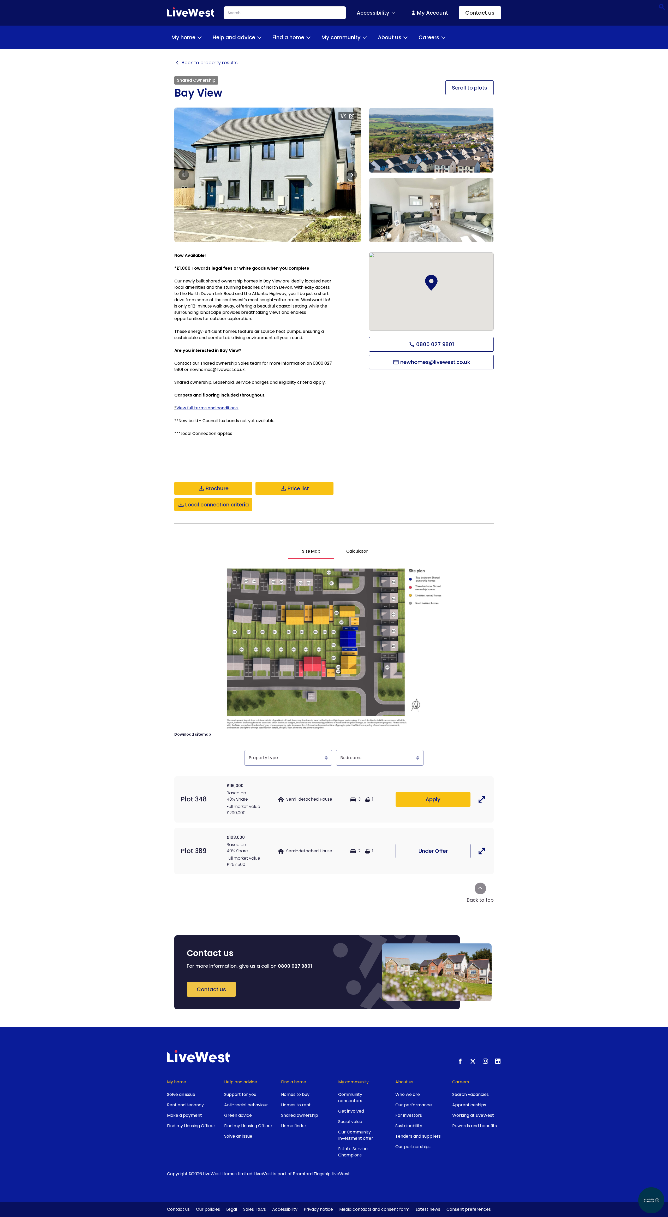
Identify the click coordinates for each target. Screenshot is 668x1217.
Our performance (413, 1105)
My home (183, 37)
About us (389, 37)
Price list (298, 488)
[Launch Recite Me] (651, 1200)
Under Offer (433, 851)
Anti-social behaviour (246, 1105)
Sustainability (408, 1126)
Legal (231, 1209)
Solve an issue (181, 1094)
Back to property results (210, 63)
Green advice (238, 1115)
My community (341, 37)
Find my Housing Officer (191, 1126)
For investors (408, 1115)
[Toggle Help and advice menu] (259, 37)
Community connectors (350, 1097)
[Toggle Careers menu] (443, 37)
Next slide (352, 175)
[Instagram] (485, 1061)
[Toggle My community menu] (365, 37)
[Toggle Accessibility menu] (393, 13)
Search (661, 6)
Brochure (217, 488)
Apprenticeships (469, 1105)
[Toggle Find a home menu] (308, 37)
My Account (432, 12)
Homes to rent (296, 1105)
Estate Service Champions (353, 1152)
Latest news (428, 1209)
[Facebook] (460, 1061)
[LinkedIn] (498, 1061)
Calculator (357, 551)
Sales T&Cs (254, 1209)
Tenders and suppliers (418, 1136)
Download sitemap (192, 734)
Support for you (240, 1094)
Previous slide (183, 175)
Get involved (351, 1111)
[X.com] (473, 1061)
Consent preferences (468, 1209)
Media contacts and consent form (374, 1209)
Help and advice (234, 37)
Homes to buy (295, 1094)
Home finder (293, 1126)
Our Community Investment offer (355, 1135)
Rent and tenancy (185, 1105)
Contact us (479, 12)
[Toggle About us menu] (405, 37)
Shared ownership (299, 1115)
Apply (433, 799)
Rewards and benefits (474, 1126)
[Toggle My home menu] (199, 37)
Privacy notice (318, 1209)
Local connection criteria (217, 504)
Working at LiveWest (473, 1115)
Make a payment (184, 1115)
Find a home (288, 37)
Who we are (407, 1094)
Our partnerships (413, 1147)
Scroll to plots (469, 87)
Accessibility (284, 1209)
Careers (429, 37)
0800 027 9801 (435, 344)
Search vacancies (470, 1094)
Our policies (208, 1209)
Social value (350, 1122)
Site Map (311, 551)
